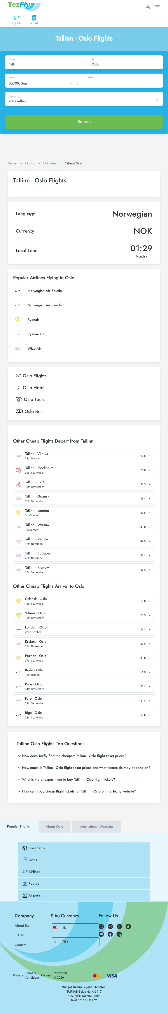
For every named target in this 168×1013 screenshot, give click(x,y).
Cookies (46, 975)
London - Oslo (36, 627)
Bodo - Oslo (34, 670)
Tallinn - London (37, 510)
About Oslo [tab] (54, 826)
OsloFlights (35, 375)
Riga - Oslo (33, 713)
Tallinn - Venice (36, 539)
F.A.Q (19, 935)
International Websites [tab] (96, 826)
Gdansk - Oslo (36, 599)
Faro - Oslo (33, 698)
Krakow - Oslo (35, 641)
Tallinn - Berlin (36, 482)
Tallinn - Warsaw (37, 525)
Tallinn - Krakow (37, 567)
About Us (22, 925)
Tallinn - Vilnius (36, 454)
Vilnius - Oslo (35, 613)
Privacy (18, 975)
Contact (20, 944)
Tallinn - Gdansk (37, 496)
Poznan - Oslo (35, 656)
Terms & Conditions (32, 975)
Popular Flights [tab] (18, 826)
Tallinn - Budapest (38, 553)
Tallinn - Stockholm (39, 468)
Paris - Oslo (33, 684)
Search (84, 121)
